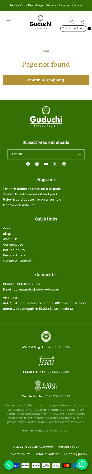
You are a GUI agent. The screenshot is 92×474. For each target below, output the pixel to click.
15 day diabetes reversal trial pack (30, 194)
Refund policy (14, 250)
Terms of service (47, 454)
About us (10, 239)
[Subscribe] (79, 154)
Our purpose (13, 244)
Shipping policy (76, 454)
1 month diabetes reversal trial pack (32, 189)
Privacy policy (19, 454)
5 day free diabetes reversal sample (32, 199)
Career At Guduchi (18, 261)
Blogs (7, 234)
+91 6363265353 (27, 284)
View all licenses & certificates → (46, 431)
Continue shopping (46, 80)
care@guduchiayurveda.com (36, 289)
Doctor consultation (19, 205)
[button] (8, 22)
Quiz (6, 228)
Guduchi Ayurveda (39, 447)
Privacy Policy (14, 255)
